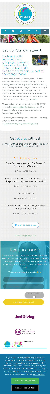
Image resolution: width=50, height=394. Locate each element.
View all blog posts (26, 225)
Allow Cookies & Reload (25, 381)
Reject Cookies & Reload (25, 388)
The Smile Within (25, 193)
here (35, 99)
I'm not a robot (34, 293)
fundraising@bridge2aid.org (22, 107)
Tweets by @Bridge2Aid (25, 236)
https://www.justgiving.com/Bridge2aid (20, 124)
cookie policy (39, 374)
